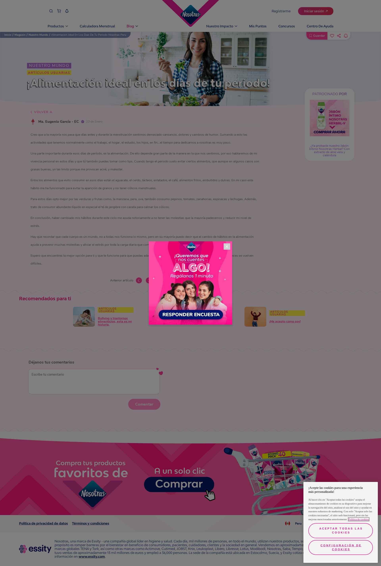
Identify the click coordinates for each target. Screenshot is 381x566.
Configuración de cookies (341, 547)
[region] (340, 522)
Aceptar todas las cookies (341, 530)
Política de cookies (358, 519)
